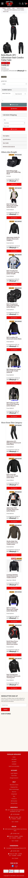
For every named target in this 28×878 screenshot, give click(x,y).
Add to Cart (14, 105)
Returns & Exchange (14, 789)
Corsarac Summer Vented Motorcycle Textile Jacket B (12, 576)
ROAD (14, 757)
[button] (14, 108)
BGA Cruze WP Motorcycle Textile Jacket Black (12, 476)
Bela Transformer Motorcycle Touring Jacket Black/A (13, 305)
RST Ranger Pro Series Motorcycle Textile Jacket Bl (13, 371)
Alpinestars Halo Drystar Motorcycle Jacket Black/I (13, 509)
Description (6, 136)
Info (25, 70)
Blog (14, 796)
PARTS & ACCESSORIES (14, 766)
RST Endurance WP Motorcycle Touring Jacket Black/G (13, 404)
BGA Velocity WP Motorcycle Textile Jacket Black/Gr (12, 205)
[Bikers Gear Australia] (8, 4)
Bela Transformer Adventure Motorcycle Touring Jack (13, 676)
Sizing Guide (14, 794)
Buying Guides (14, 803)
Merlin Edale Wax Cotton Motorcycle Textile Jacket (12, 543)
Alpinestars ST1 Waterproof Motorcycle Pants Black (14, 443)
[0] (26, 3)
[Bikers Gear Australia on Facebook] (13, 866)
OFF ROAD (14, 759)
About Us (14, 791)
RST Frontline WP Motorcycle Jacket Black (14, 338)
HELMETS (14, 761)
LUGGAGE (14, 764)
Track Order (14, 775)
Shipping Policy (14, 787)
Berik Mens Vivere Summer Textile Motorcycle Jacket (12, 643)
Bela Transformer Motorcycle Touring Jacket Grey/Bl (13, 272)
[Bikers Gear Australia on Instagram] (16, 866)
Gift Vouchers (14, 801)
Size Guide (6, 143)
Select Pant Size (6, 93)
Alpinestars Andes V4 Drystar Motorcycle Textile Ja (13, 239)
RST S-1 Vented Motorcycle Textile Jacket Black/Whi (12, 609)
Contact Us (14, 798)
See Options (14, 217)
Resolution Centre (14, 784)
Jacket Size (4, 81)
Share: (3, 63)
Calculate (14, 129)
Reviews (5, 146)
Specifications (7, 139)
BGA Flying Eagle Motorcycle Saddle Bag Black (14, 172)
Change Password (14, 778)
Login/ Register (14, 773)
